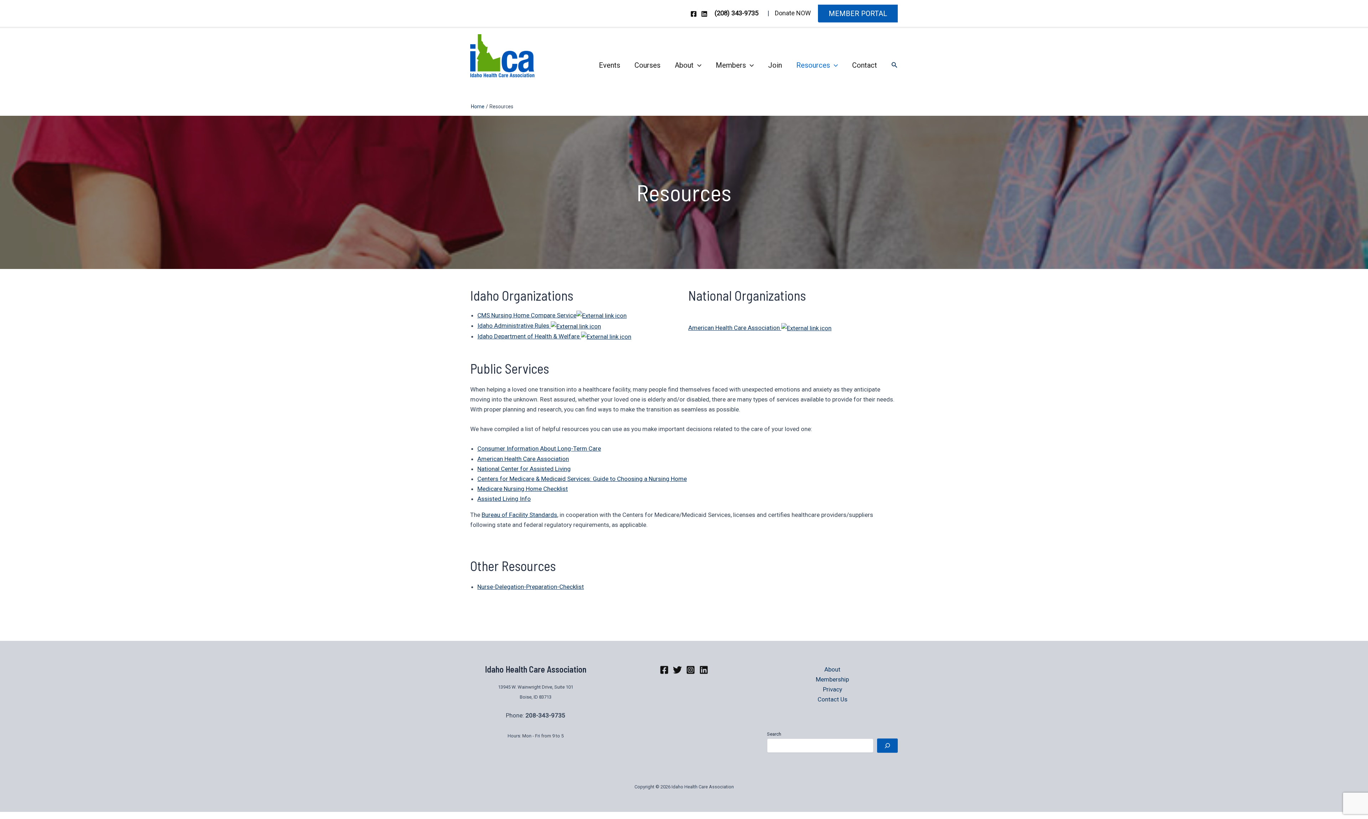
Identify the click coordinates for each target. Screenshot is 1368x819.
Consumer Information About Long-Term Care (539, 448)
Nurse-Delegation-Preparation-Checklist (530, 586)
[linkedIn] (703, 669)
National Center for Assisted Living (524, 468)
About (684, 65)
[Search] (887, 745)
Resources (813, 65)
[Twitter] (677, 669)
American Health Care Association (734, 327)
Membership (832, 679)
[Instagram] (690, 669)
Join (775, 65)
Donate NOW (793, 13)
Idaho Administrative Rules (514, 325)
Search (774, 734)
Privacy (832, 689)
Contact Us (833, 699)
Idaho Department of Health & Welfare (529, 336)
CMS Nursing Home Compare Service (526, 315)
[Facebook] (693, 14)
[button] (858, 13)
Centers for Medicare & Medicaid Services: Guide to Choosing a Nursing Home (582, 478)
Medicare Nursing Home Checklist (522, 488)
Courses (647, 65)
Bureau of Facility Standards (519, 514)
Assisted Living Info (504, 498)
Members (731, 65)
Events (609, 65)
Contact (864, 65)
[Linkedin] (704, 14)
